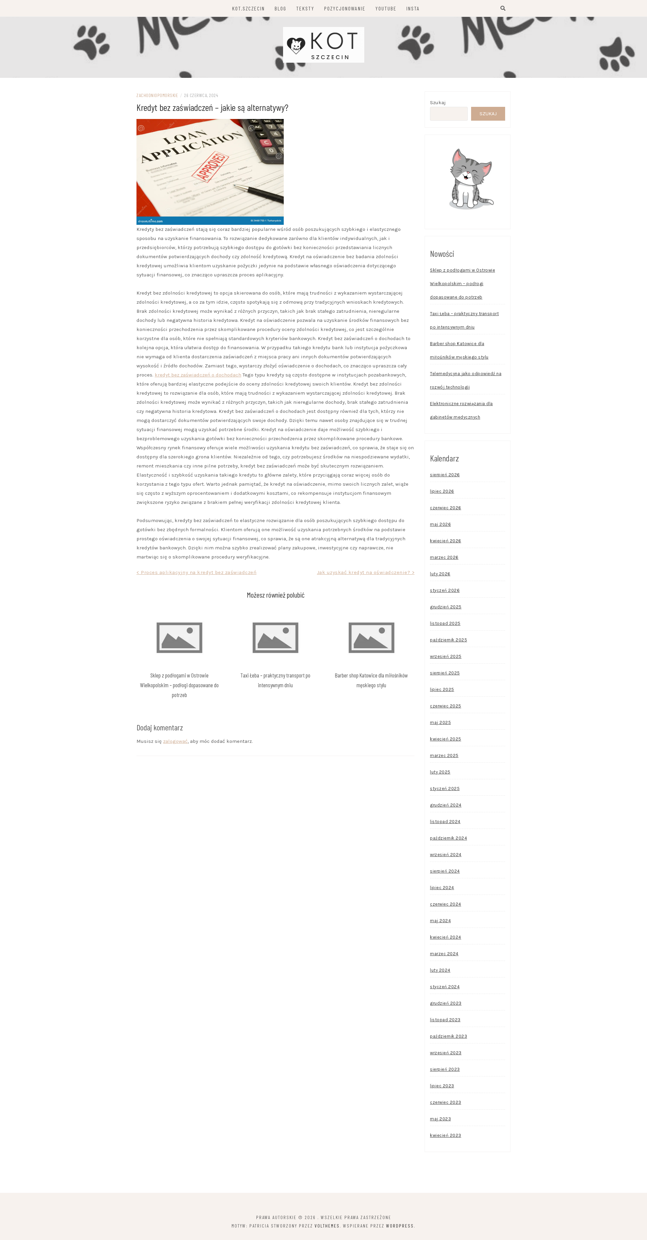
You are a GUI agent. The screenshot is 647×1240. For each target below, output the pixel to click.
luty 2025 (440, 772)
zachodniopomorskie (157, 95)
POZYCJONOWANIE (345, 8)
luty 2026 (440, 573)
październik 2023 (448, 1036)
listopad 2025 (445, 623)
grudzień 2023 (446, 1003)
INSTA (413, 8)
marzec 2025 (444, 755)
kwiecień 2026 (445, 540)
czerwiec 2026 (445, 507)
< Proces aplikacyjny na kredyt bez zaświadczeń (196, 572)
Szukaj (438, 102)
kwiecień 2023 (445, 1135)
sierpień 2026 (445, 474)
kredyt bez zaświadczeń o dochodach (198, 375)
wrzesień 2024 (446, 854)
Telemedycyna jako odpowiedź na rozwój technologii (465, 380)
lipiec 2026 (442, 491)
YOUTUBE (386, 8)
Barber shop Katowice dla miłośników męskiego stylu (459, 350)
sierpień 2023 (445, 1069)
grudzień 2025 (446, 606)
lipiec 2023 (442, 1085)
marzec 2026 (444, 557)
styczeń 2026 (445, 590)
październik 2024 (448, 838)
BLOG (280, 8)
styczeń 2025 (445, 788)
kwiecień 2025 (445, 739)
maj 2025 (440, 722)
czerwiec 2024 (445, 904)
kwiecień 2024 (445, 937)
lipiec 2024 (442, 887)
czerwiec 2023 (445, 1102)
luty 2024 (440, 970)
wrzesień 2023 (446, 1052)
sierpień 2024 (445, 871)
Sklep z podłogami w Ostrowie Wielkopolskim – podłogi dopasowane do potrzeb (179, 685)
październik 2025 (448, 639)
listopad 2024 (445, 821)
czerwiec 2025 (445, 705)
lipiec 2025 (442, 689)
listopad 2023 (445, 1019)
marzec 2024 (444, 953)
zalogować (175, 741)
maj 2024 (440, 920)
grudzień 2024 (446, 805)
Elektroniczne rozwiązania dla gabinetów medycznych (461, 410)
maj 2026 (440, 524)
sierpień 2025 (445, 672)
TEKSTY (305, 8)
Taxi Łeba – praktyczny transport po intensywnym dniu (464, 320)
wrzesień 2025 (446, 656)
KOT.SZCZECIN (248, 8)
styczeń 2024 (445, 986)
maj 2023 (440, 1118)
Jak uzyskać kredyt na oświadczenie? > (366, 572)
